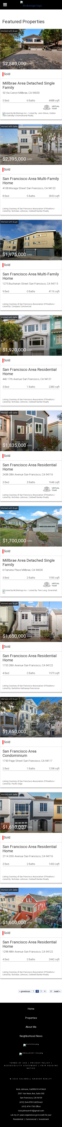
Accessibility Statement (21, 1065)
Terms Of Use (18, 1063)
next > (57, 991)
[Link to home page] (31, 5)
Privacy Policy (40, 1063)
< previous (24, 991)
